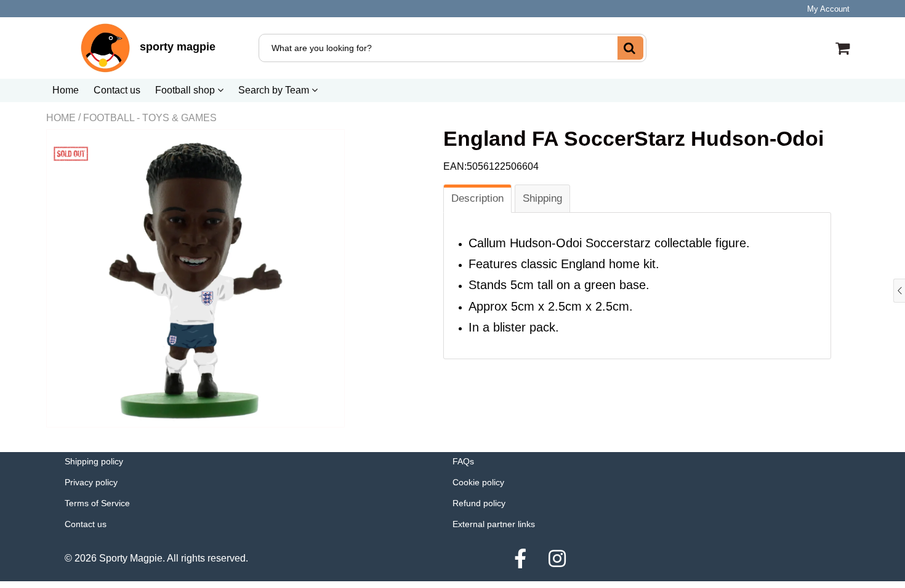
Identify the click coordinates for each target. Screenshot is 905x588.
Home (65, 90)
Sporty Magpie (131, 558)
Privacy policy (91, 482)
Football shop (186, 90)
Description (477, 198)
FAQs (463, 461)
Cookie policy (478, 482)
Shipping (542, 198)
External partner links (493, 524)
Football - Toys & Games (150, 118)
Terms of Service (97, 503)
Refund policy (478, 503)
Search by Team (275, 90)
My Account (828, 9)
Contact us (117, 90)
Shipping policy (94, 461)
